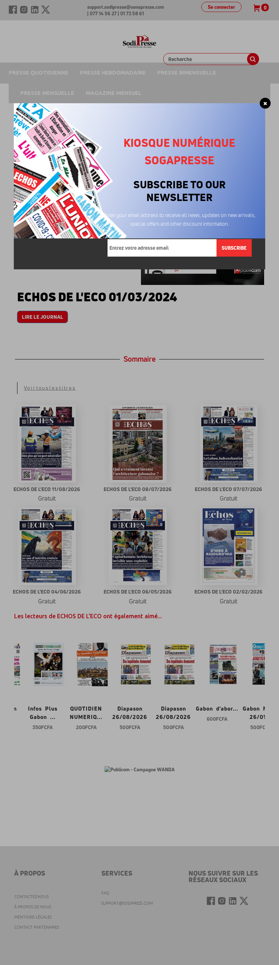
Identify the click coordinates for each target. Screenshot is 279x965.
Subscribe (234, 248)
